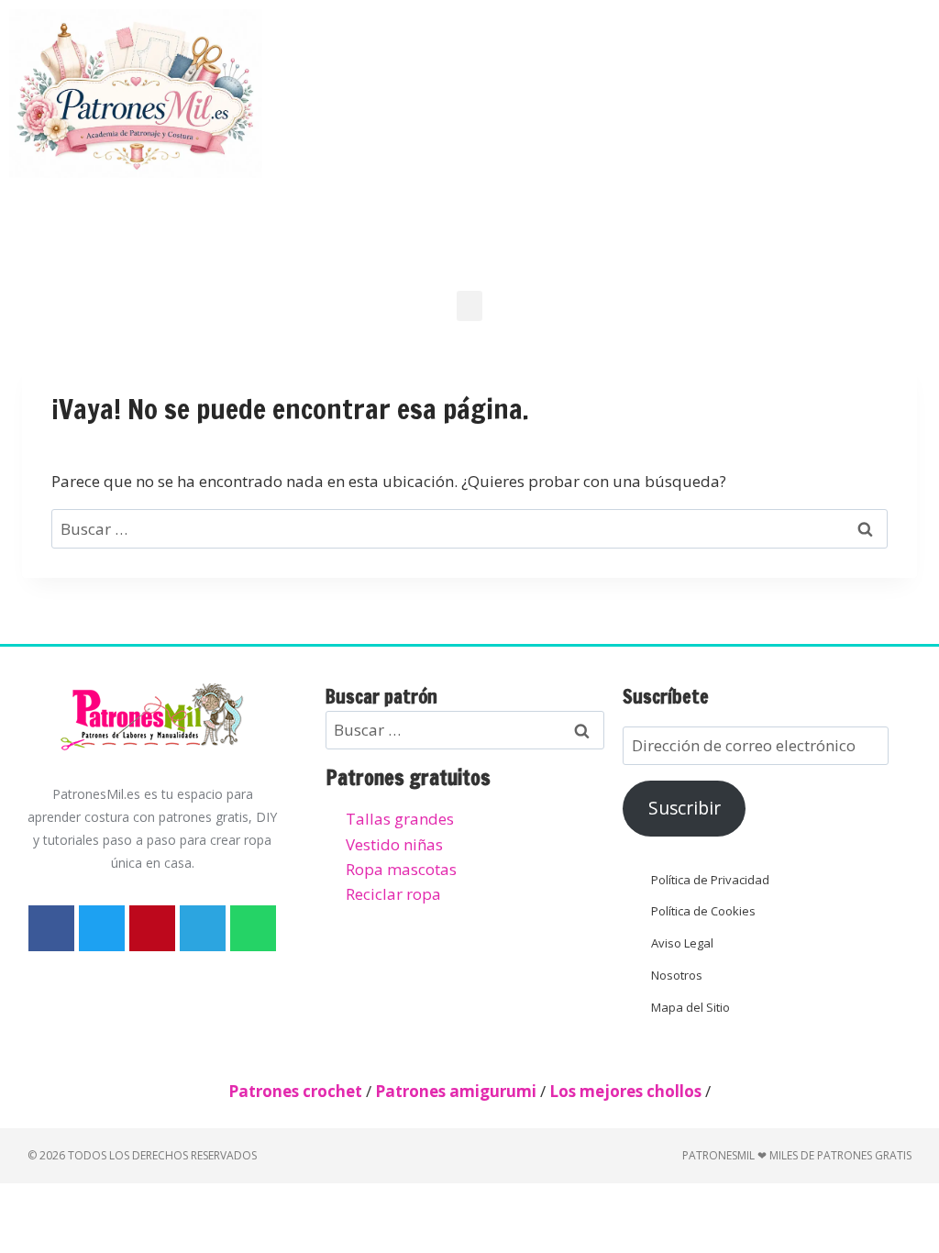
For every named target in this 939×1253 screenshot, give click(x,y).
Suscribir (684, 808)
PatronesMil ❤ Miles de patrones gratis (796, 1155)
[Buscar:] (469, 528)
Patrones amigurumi (455, 1091)
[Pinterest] (152, 928)
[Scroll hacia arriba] (909, 1148)
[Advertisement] (609, 137)
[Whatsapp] (253, 928)
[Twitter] (102, 928)
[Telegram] (203, 928)
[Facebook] (51, 928)
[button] (469, 306)
